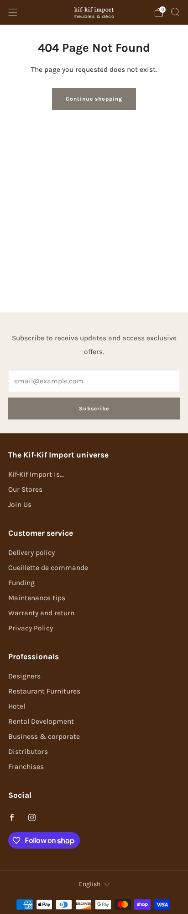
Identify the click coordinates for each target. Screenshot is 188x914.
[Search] (175, 11)
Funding (21, 583)
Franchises (26, 767)
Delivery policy (31, 552)
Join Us (19, 504)
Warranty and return (41, 613)
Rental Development (41, 721)
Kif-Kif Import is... (36, 474)
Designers (24, 676)
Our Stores (25, 489)
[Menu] (12, 12)
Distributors (28, 751)
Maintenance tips (36, 598)
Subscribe (94, 408)
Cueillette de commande (48, 568)
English (89, 884)
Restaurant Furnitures (44, 691)
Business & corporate (44, 736)
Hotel (16, 706)
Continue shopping (94, 99)
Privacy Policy (30, 628)
